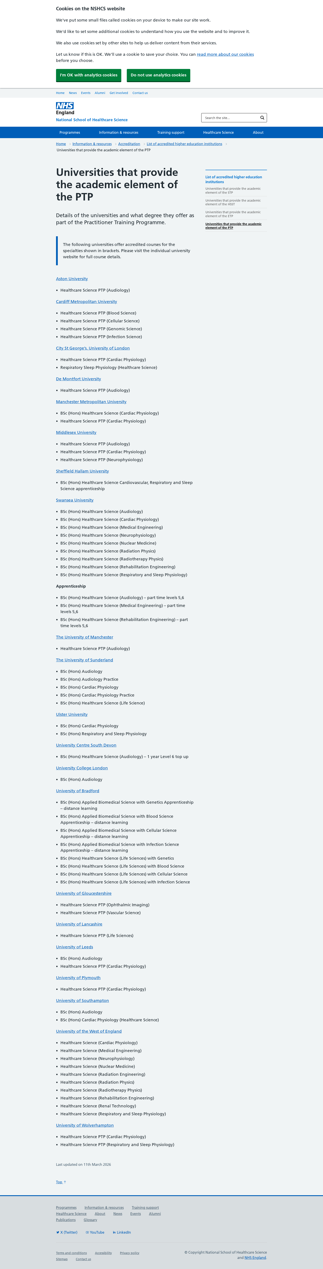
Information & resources (118, 132)
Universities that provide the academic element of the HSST (233, 202)
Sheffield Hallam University (82, 471)
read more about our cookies (225, 54)
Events (85, 93)
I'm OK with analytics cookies (88, 75)
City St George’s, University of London (93, 348)
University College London (82, 768)
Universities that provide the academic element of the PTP (233, 226)
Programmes (70, 132)
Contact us (140, 93)
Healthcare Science (218, 132)
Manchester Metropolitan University (91, 401)
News (73, 93)
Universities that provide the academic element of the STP (233, 190)
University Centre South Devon (86, 745)
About (258, 132)
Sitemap (62, 1259)
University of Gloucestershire (84, 893)
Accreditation (129, 144)
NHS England (255, 1257)
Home (60, 93)
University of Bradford (77, 790)
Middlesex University (76, 432)
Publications (66, 1220)
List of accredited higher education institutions (184, 144)
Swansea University (75, 500)
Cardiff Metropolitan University (86, 301)
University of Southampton (82, 1000)
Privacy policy (129, 1253)
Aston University (72, 278)
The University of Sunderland (84, 659)
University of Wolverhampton (85, 1125)
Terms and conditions (71, 1253)
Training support (170, 132)
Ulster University (72, 714)
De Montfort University (78, 378)
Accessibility (103, 1253)
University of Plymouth (78, 977)
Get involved (119, 93)
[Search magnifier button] (262, 118)
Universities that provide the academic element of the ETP (233, 214)
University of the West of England (89, 1031)
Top (59, 1182)
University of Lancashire (79, 924)
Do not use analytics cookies (158, 75)
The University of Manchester (84, 637)
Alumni (100, 93)
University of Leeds (74, 946)
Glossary (90, 1220)
